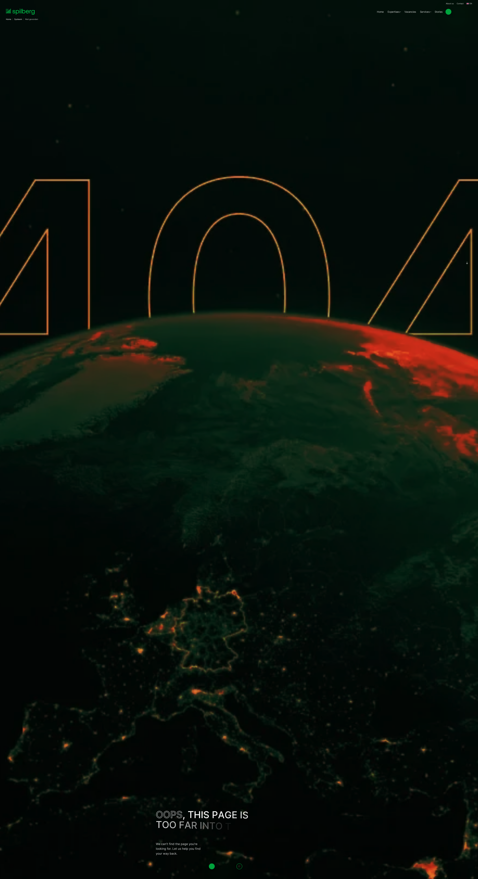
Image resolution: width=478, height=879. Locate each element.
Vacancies (410, 11)
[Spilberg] (20, 12)
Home (380, 11)
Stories (439, 11)
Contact (460, 3)
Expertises (393, 11)
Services (425, 11)
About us (450, 3)
